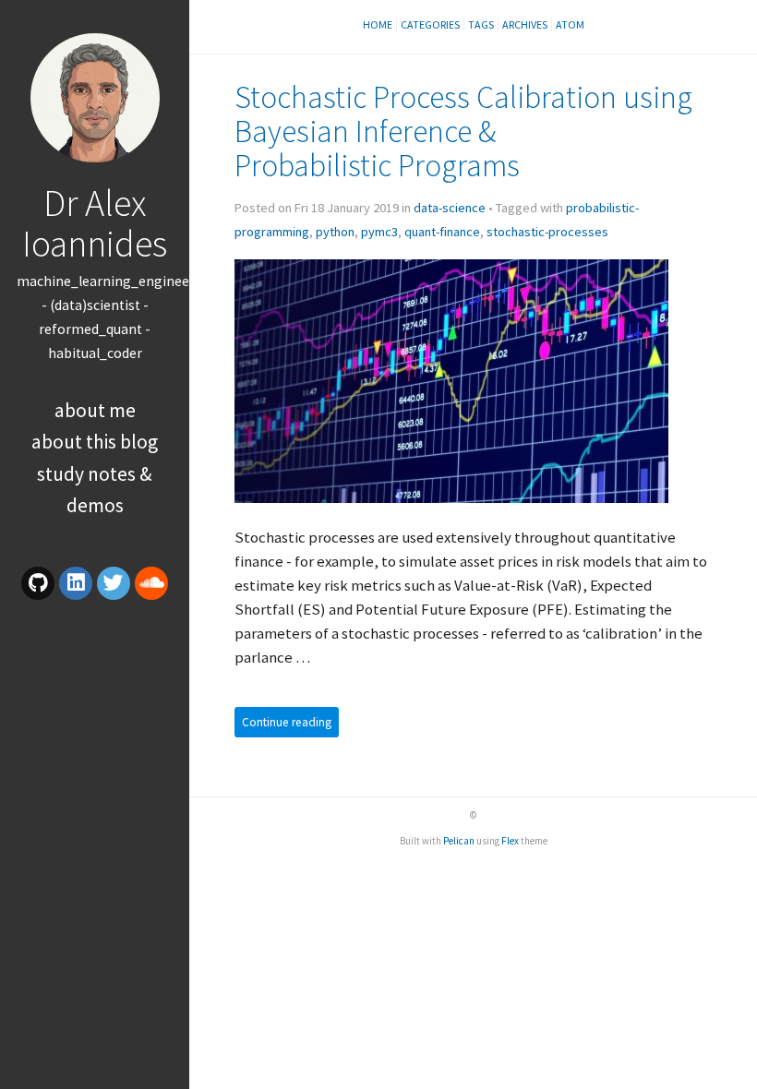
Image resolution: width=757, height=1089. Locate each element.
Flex (510, 840)
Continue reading (286, 722)
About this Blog (94, 441)
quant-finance (442, 231)
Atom (570, 24)
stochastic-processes (547, 231)
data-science (450, 207)
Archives (524, 24)
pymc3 (379, 231)
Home (377, 24)
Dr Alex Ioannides (94, 223)
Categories (430, 24)
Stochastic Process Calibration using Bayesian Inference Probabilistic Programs (463, 131)
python (335, 231)
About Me (95, 410)
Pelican (459, 840)
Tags (481, 24)
